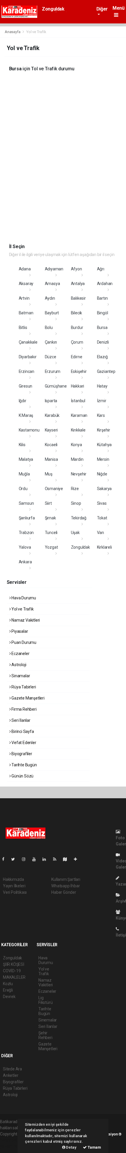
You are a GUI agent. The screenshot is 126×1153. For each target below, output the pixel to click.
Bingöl (102, 313)
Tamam (94, 1147)
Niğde (102, 474)
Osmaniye (54, 488)
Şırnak (50, 518)
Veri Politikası (15, 892)
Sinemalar (47, 1020)
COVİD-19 (12, 970)
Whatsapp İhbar (65, 885)
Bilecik (76, 313)
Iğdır (22, 400)
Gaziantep (106, 371)
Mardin (77, 459)
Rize (75, 488)
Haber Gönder (63, 892)
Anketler (10, 1075)
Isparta (51, 400)
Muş (48, 474)
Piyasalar (19, 631)
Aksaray (26, 283)
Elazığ (102, 356)
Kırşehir (103, 430)
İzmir (101, 400)
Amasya (52, 283)
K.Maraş (26, 415)
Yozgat (51, 547)
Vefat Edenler (23, 742)
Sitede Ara (12, 1069)
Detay (70, 1147)
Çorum (77, 342)
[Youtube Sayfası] (36, 859)
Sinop (76, 503)
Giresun (26, 386)
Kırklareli (104, 547)
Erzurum (53, 371)
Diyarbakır (28, 356)
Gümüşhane (56, 386)
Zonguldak (53, 9)
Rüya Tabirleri (23, 687)
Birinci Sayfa (22, 731)
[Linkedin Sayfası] (46, 859)
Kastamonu (29, 430)
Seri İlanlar (20, 720)
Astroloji (18, 664)
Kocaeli (51, 444)
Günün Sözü (22, 776)
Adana (25, 269)
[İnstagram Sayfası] (26, 859)
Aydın (50, 298)
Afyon (76, 269)
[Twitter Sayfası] (15, 859)
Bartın (102, 298)
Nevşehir (78, 474)
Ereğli (8, 990)
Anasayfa (13, 32)
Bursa (102, 327)
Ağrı (100, 269)
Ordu (23, 488)
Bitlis (23, 327)
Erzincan (26, 371)
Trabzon (26, 532)
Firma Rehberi (23, 709)
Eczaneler (20, 653)
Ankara (25, 562)
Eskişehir (79, 371)
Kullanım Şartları (65, 879)
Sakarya (104, 488)
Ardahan (105, 283)
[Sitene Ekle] (78, 859)
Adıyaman (54, 269)
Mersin (103, 459)
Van (100, 532)
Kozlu (8, 983)
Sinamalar (20, 675)
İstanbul (78, 400)
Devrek (9, 996)
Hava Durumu (23, 598)
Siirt (48, 503)
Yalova (25, 547)
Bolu (49, 327)
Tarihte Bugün (24, 765)
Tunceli (51, 532)
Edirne (76, 356)
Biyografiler (21, 753)
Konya (76, 444)
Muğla (24, 474)
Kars (101, 415)
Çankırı (51, 342)
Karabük (52, 415)
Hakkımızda (13, 879)
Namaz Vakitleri (25, 620)
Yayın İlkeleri (14, 885)
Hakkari (77, 386)
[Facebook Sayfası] (5, 859)
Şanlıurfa (27, 518)
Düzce (50, 356)
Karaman (79, 415)
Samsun (26, 503)
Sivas (102, 503)
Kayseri (51, 430)
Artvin (24, 298)
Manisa (51, 459)
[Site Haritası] (67, 859)
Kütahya (104, 444)
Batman (26, 313)
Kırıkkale (78, 430)
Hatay (102, 386)
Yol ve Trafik (22, 609)
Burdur (77, 327)
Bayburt (52, 313)
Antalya (78, 283)
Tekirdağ (78, 518)
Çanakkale (28, 342)
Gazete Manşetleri (28, 698)
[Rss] (57, 859)
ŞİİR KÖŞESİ (13, 964)
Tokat (102, 518)
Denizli (103, 342)
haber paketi (11, 1140)
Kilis (22, 444)
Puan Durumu (23, 642)
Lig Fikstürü (45, 1000)
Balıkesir (78, 298)
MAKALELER (14, 977)
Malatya (26, 459)
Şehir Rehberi (45, 1035)
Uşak (75, 532)
